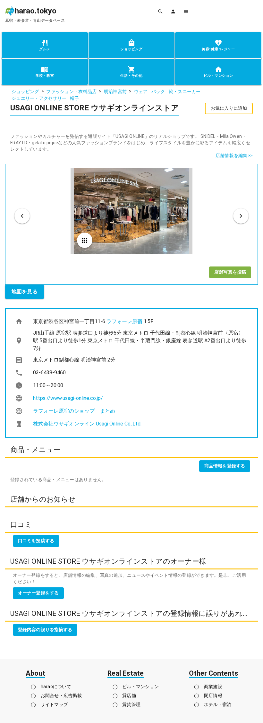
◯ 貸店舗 (124, 695)
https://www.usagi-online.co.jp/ (68, 398)
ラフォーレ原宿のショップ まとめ (74, 411)
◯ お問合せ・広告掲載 (56, 695)
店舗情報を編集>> (234, 155)
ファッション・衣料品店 (71, 91)
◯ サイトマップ (49, 704)
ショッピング (25, 91)
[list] (131, 373)
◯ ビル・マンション (136, 686)
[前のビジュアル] (22, 216)
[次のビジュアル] (241, 216)
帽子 (74, 98)
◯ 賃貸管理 (127, 704)
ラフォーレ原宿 (124, 321)
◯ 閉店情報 (208, 695)
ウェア (141, 91)
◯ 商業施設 (208, 686)
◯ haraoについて (51, 686)
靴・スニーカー (185, 91)
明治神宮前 (115, 91)
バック (158, 91)
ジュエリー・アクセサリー (39, 98)
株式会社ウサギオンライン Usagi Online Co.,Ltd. (87, 424)
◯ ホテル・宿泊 (212, 704)
